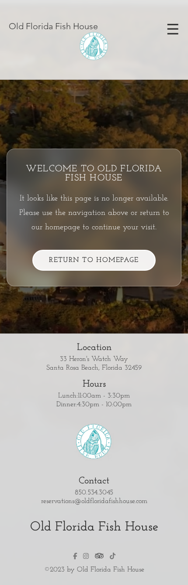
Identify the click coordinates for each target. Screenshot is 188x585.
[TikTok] (112, 556)
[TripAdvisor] (99, 555)
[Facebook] (75, 556)
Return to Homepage (94, 260)
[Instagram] (86, 556)
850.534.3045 (94, 492)
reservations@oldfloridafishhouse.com (94, 501)
